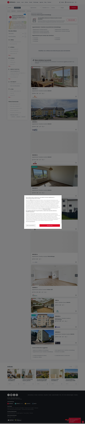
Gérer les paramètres (30, 225)
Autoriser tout (50, 225)
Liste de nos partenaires (30, 221)
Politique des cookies (46, 209)
